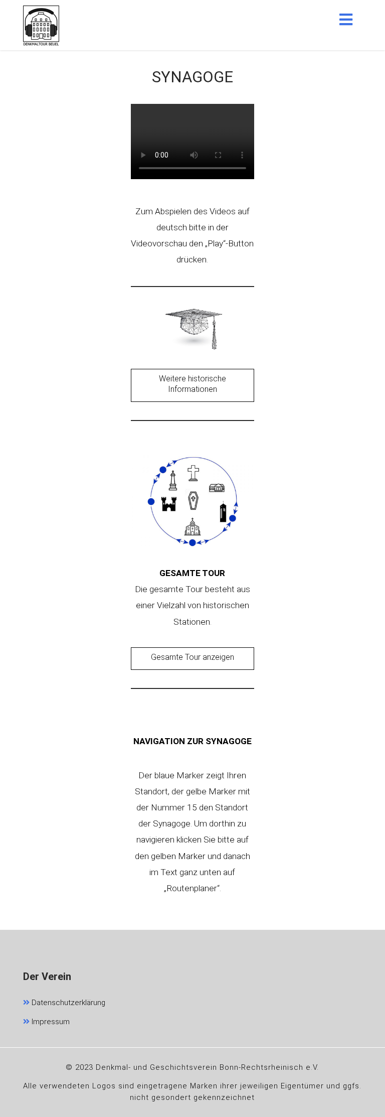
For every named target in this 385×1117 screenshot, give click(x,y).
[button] (346, 19)
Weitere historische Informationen (192, 384)
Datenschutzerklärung (67, 1002)
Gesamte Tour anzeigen (192, 657)
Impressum (50, 1021)
